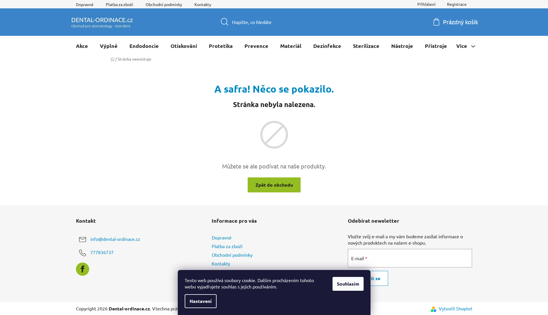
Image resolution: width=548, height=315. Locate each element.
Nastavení (201, 301)
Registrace (457, 4)
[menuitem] (82, 46)
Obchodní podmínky (164, 4)
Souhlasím (348, 284)
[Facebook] (82, 269)
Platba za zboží (119, 4)
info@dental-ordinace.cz (115, 239)
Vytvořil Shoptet (455, 308)
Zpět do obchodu (274, 185)
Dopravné (84, 4)
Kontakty (202, 4)
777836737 (102, 252)
